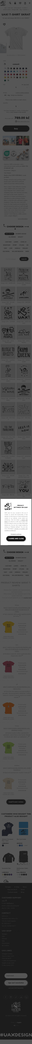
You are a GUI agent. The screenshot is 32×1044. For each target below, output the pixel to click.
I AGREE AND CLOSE (16, 539)
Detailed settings (16, 534)
